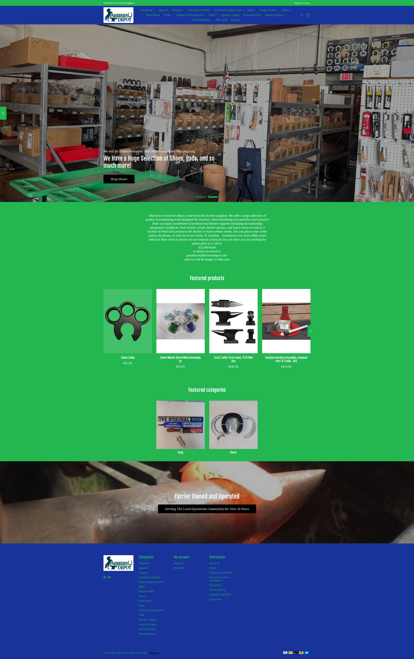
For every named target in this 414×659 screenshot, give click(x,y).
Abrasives (144, 563)
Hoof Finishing (147, 633)
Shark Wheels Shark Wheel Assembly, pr (180, 359)
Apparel (163, 10)
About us (214, 563)
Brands (235, 20)
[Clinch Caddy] (128, 321)
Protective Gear (252, 15)
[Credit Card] (285, 653)
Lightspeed (153, 653)
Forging (143, 572)
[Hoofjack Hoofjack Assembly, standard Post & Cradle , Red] (286, 321)
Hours (212, 567)
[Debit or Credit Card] (296, 653)
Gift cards (221, 20)
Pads (141, 614)
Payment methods (220, 594)
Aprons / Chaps (230, 15)
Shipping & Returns (220, 572)
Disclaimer (215, 585)
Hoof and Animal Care (151, 581)
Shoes (233, 452)
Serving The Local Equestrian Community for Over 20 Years (207, 509)
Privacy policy (217, 589)
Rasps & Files (146, 591)
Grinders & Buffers (199, 10)
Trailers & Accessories (151, 610)
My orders (179, 567)
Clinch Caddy (128, 357)
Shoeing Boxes (147, 629)
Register (179, 563)
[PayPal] (291, 653)
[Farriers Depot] (118, 15)
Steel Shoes (153, 15)
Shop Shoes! (119, 179)
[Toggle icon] (302, 15)
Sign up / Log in (302, 3)
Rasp (180, 452)
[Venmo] (307, 653)
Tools (142, 605)
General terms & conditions (219, 579)
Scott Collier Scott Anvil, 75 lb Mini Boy (233, 359)
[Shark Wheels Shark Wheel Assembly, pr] (180, 321)
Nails (142, 586)
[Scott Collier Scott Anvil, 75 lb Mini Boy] (233, 321)
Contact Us (215, 599)
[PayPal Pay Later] (301, 653)
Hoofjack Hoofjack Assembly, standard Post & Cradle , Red (286, 359)
